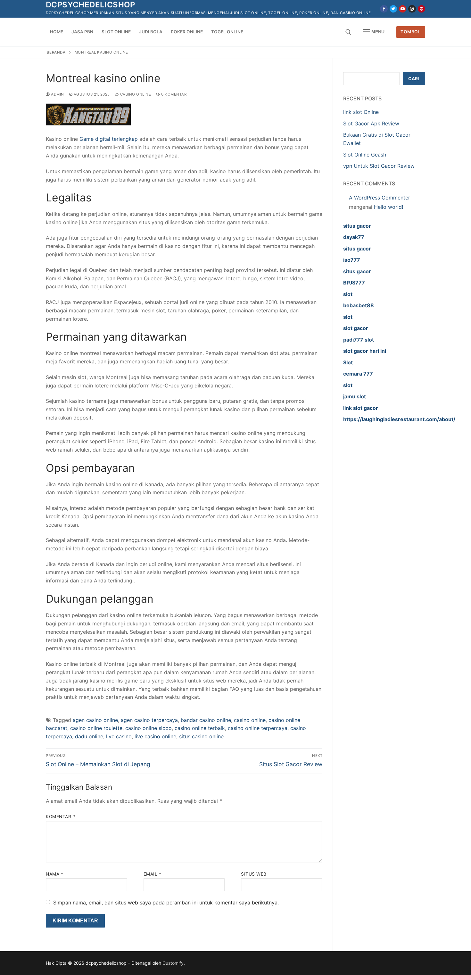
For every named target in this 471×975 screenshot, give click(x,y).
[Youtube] (402, 9)
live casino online (155, 736)
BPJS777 (354, 282)
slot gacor (355, 328)
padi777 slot (358, 339)
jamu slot (354, 396)
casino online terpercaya (257, 728)
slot (347, 294)
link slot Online (361, 112)
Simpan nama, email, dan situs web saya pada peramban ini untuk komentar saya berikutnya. (166, 902)
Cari (413, 78)
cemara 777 (358, 373)
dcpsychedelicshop (90, 4)
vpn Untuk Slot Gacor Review (379, 166)
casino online (250, 720)
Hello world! (388, 207)
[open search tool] (348, 32)
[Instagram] (412, 9)
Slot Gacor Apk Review (371, 123)
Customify (173, 963)
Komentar (60, 816)
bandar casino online (206, 720)
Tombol (411, 31)
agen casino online (95, 720)
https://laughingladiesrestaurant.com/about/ (399, 419)
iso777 (351, 260)
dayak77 (353, 237)
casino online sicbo (148, 728)
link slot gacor (360, 408)
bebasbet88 (358, 305)
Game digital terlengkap (108, 139)
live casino (119, 736)
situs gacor (357, 226)
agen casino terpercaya (149, 720)
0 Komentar (173, 94)
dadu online (89, 736)
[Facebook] (383, 9)
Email (152, 874)
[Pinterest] (421, 9)
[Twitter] (393, 9)
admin (57, 94)
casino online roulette (96, 728)
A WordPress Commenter (379, 197)
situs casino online (201, 736)
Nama (54, 874)
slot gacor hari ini (364, 351)
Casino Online (135, 94)
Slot (348, 362)
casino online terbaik (200, 728)
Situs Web (254, 874)
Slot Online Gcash (364, 154)
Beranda (56, 52)
